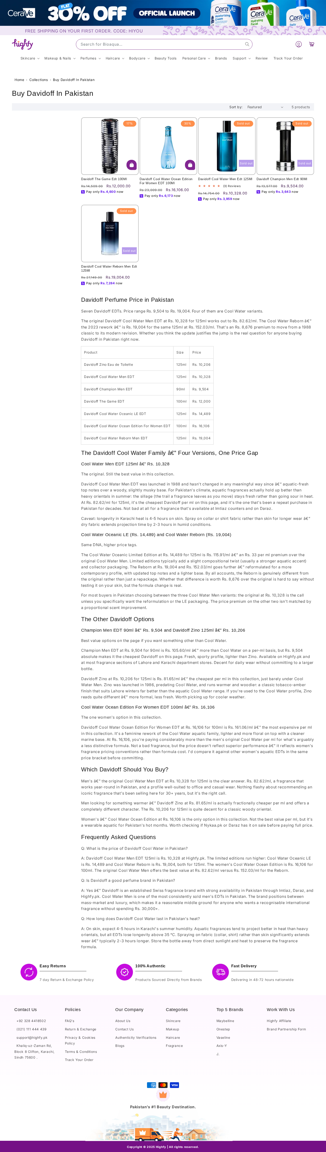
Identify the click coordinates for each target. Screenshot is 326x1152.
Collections (38, 80)
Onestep (223, 1029)
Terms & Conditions (81, 1052)
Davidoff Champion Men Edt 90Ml (282, 179)
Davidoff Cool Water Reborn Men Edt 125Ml (109, 268)
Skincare (173, 1021)
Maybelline (225, 1021)
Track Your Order (79, 1060)
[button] (312, 44)
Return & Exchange (80, 1029)
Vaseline (223, 1037)
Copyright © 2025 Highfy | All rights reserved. (163, 1147)
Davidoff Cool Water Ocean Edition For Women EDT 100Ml (166, 181)
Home (19, 80)
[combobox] (164, 44)
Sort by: (235, 107)
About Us (122, 1021)
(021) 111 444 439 (30, 1029)
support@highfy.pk (30, 1037)
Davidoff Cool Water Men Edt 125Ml (225, 179)
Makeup (172, 1029)
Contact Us (124, 1029)
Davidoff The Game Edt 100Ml (104, 179)
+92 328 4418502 (30, 1021)
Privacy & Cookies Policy (80, 1040)
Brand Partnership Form (286, 1029)
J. (218, 1054)
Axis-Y (221, 1046)
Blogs (119, 1046)
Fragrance (174, 1046)
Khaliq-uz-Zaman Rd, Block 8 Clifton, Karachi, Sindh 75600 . (34, 1052)
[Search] (247, 44)
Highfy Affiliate (279, 1021)
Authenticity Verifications (136, 1037)
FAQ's (69, 1021)
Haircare (173, 1037)
